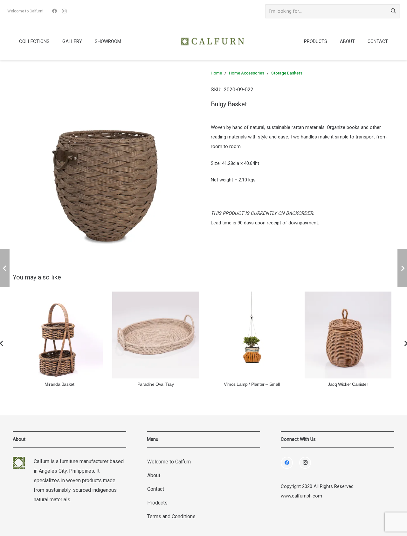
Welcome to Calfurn (169, 462)
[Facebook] (54, 11)
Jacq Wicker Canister (348, 384)
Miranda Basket (59, 384)
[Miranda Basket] (59, 335)
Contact (155, 489)
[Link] (212, 41)
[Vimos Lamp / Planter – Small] (252, 335)
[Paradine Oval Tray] (155, 335)
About (153, 475)
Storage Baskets (286, 72)
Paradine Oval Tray (155, 384)
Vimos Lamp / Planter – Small (252, 384)
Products (157, 503)
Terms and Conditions (171, 516)
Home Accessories (246, 72)
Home (216, 72)
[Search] (393, 11)
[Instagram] (64, 11)
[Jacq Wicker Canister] (348, 335)
